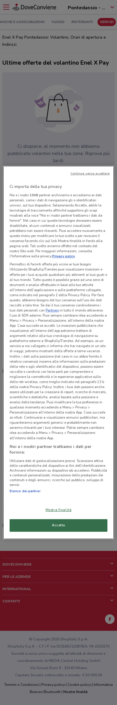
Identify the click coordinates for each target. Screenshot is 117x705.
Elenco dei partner (25, 491)
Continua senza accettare (90, 173)
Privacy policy (63, 256)
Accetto (58, 525)
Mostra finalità (59, 510)
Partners (52, 310)
